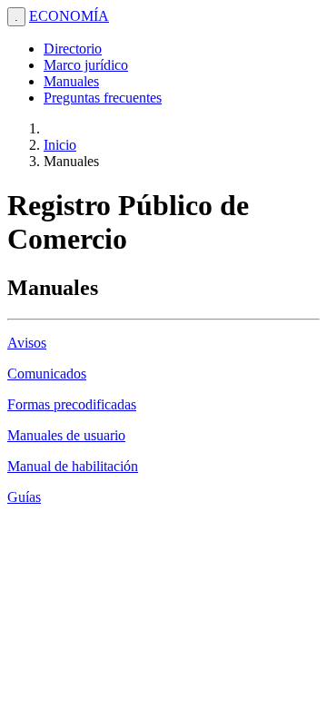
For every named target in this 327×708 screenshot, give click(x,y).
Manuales (71, 81)
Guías (24, 497)
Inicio (60, 144)
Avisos (26, 342)
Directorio (73, 48)
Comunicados (46, 373)
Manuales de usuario (66, 435)
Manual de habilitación (72, 466)
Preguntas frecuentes (103, 97)
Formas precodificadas (71, 404)
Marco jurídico (86, 65)
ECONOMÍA (69, 16)
